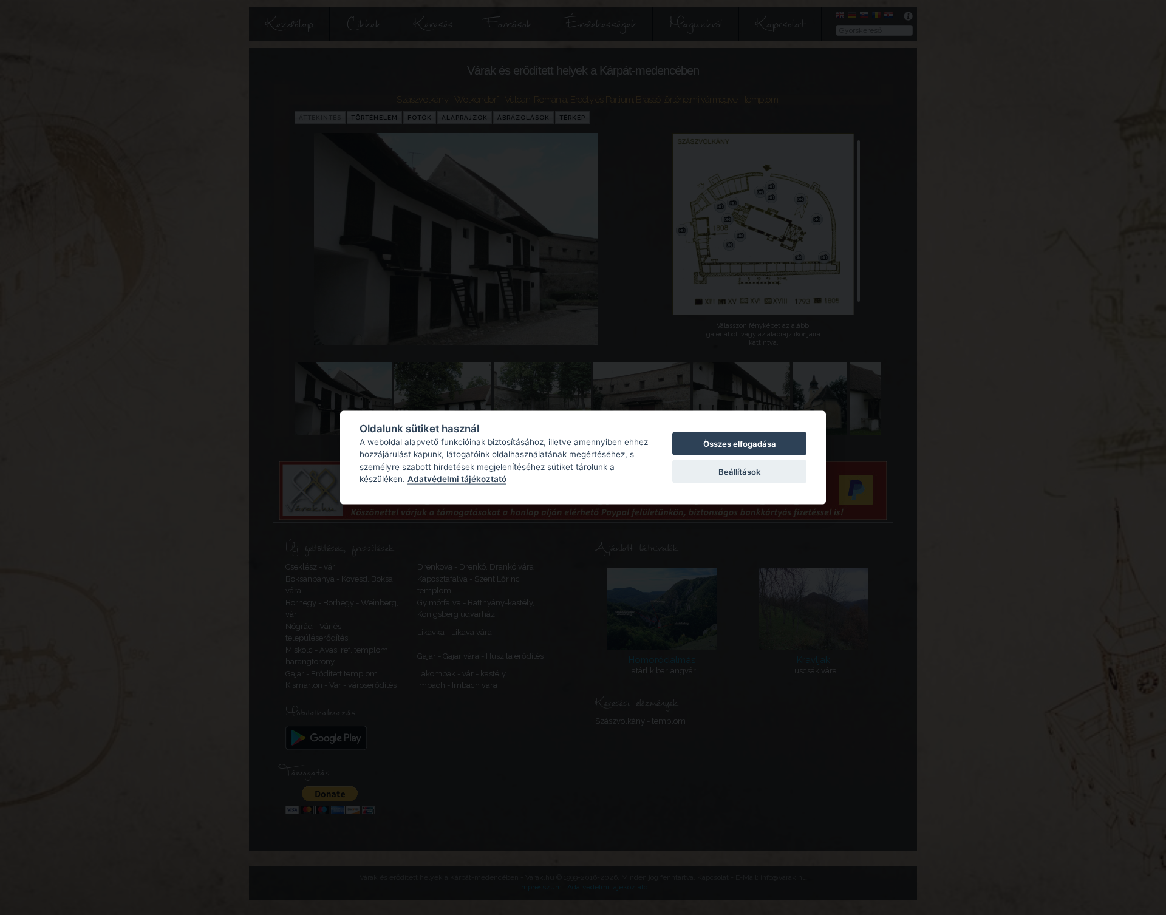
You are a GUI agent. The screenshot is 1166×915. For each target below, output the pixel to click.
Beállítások (739, 472)
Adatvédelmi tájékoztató (456, 479)
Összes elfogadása (739, 443)
